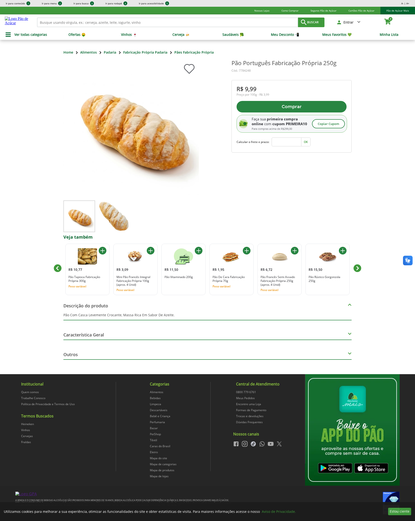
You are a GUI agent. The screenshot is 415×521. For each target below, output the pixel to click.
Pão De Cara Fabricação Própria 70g (229, 279)
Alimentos (88, 52)
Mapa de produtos (162, 470)
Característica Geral (83, 335)
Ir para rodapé (115, 3)
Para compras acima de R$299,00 (272, 128)
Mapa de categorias (163, 464)
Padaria (110, 52)
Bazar (154, 428)
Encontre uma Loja (248, 404)
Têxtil (153, 440)
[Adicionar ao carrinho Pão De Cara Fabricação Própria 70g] (246, 250)
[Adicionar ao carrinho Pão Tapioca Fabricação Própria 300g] (102, 250)
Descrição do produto (85, 306)
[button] (348, 22)
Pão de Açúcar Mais (397, 10)
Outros (70, 354)
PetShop (155, 434)
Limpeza (155, 404)
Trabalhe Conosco (33, 398)
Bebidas (155, 398)
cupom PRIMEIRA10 (289, 123)
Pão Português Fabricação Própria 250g (284, 63)
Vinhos (25, 430)
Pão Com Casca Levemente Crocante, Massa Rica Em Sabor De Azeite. (119, 315)
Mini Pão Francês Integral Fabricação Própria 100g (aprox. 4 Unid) (133, 280)
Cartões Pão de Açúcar (361, 10)
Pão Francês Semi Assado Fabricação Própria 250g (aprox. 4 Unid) (278, 280)
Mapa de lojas (159, 476)
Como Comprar (290, 10)
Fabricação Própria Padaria (145, 52)
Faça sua (259, 119)
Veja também (78, 237)
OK (306, 142)
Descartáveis (158, 410)
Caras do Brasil (160, 446)
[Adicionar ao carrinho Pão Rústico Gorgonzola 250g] (343, 250)
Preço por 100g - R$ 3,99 (253, 94)
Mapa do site (158, 458)
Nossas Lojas (261, 10)
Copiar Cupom (328, 124)
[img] (352, 430)
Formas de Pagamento (251, 410)
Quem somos (30, 392)
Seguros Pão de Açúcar (323, 10)
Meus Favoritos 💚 (337, 34)
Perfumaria (157, 422)
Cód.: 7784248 (241, 70)
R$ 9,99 (246, 89)
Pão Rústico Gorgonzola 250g (324, 279)
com (267, 123)
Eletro (154, 452)
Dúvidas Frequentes (249, 422)
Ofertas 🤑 (76, 34)
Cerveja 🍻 (180, 34)
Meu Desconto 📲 (285, 34)
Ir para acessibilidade (153, 3)
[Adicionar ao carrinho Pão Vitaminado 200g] (198, 250)
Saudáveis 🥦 (233, 34)
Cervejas (27, 436)
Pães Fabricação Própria (194, 52)
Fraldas (26, 442)
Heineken (27, 424)
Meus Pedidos (245, 398)
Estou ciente (399, 511)
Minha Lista (389, 34)
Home (68, 52)
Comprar (292, 106)
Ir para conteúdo (17, 3)
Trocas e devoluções (249, 416)
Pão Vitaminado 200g (179, 277)
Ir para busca (83, 3)
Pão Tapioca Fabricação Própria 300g (84, 279)
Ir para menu (51, 3)
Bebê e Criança (160, 416)
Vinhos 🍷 (129, 34)
